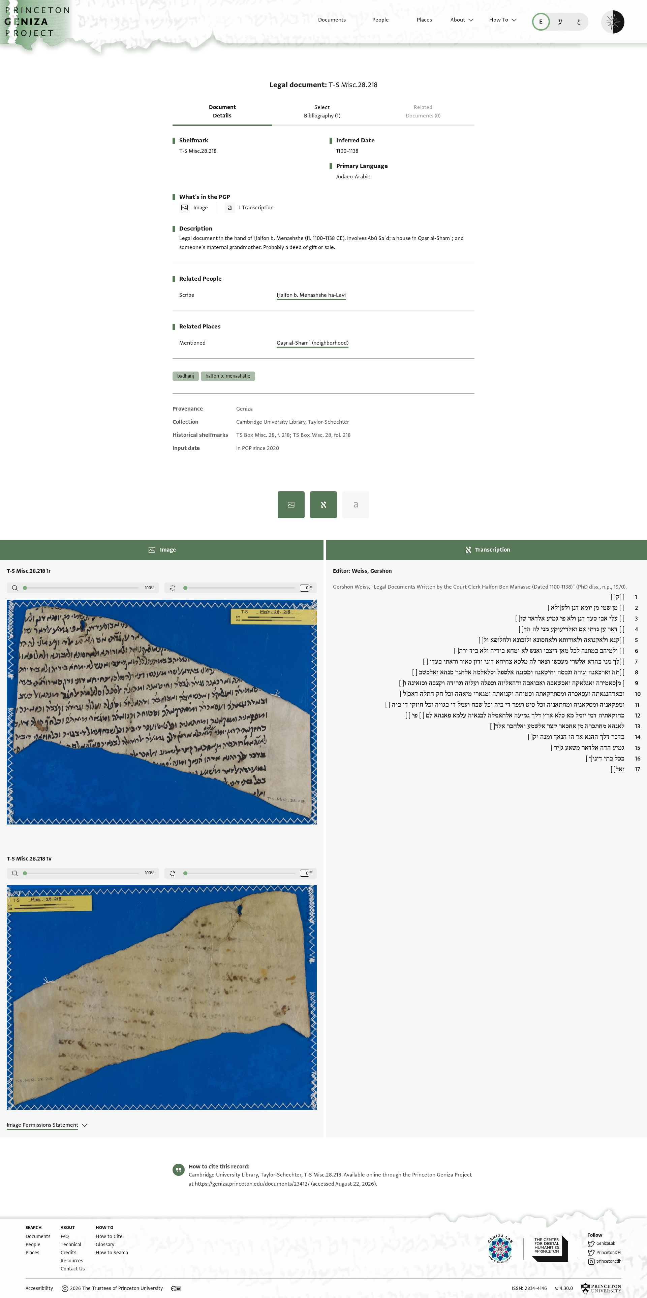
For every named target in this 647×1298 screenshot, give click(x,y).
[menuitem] (326, 23)
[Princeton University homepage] (601, 1288)
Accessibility (39, 1288)
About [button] (458, 19)
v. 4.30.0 (564, 1288)
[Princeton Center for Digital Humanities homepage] (555, 1249)
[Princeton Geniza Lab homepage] (506, 1249)
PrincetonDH (608, 1252)
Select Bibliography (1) (322, 111)
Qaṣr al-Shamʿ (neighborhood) (312, 343)
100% (149, 588)
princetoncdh (608, 1261)
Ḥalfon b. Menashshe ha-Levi (311, 295)
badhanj (185, 376)
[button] (39, 25)
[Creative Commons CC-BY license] (176, 1288)
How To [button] (498, 19)
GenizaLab (605, 1243)
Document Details (222, 111)
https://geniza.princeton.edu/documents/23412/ (252, 1184)
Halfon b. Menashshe (228, 376)
